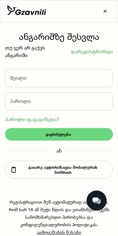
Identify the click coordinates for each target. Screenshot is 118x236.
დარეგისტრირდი (92, 51)
